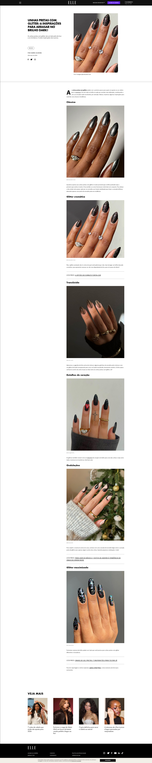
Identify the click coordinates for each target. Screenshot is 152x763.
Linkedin (119, 753)
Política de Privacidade (76, 761)
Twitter (108, 753)
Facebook (112, 753)
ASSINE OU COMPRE (114, 2)
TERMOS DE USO (76, 755)
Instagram (104, 753)
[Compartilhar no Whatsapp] (35, 59)
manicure (78, 92)
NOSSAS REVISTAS (98, 2)
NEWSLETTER (31, 755)
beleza (31, 48)
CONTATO (52, 753)
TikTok (122, 753)
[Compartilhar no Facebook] (28, 59)
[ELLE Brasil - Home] (72, 4)
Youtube (115, 753)
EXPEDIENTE (53, 755)
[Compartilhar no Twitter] (31, 59)
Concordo (108, 760)
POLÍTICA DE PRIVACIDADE (79, 753)
